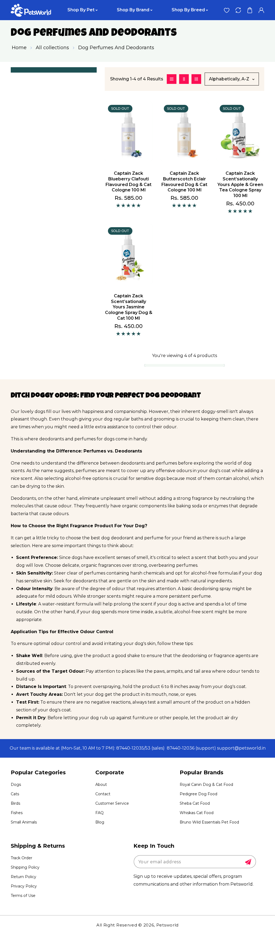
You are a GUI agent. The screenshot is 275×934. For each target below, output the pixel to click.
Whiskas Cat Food (197, 812)
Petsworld (167, 925)
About (101, 784)
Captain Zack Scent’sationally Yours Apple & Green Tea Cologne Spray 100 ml (240, 184)
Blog (99, 822)
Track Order (21, 857)
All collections (52, 48)
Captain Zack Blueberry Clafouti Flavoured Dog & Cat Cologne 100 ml (128, 181)
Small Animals (24, 822)
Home (19, 48)
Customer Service (112, 803)
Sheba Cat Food (195, 803)
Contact (102, 794)
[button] (250, 10)
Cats (15, 794)
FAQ (99, 812)
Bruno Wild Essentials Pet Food (209, 822)
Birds (15, 803)
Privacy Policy (24, 886)
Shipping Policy (25, 867)
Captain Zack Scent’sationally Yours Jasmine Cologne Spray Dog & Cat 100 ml (128, 307)
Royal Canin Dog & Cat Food (206, 784)
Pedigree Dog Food (198, 794)
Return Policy (23, 876)
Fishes (17, 812)
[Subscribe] (248, 862)
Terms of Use (23, 895)
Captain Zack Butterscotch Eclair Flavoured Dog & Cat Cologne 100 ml (184, 181)
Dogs (16, 784)
